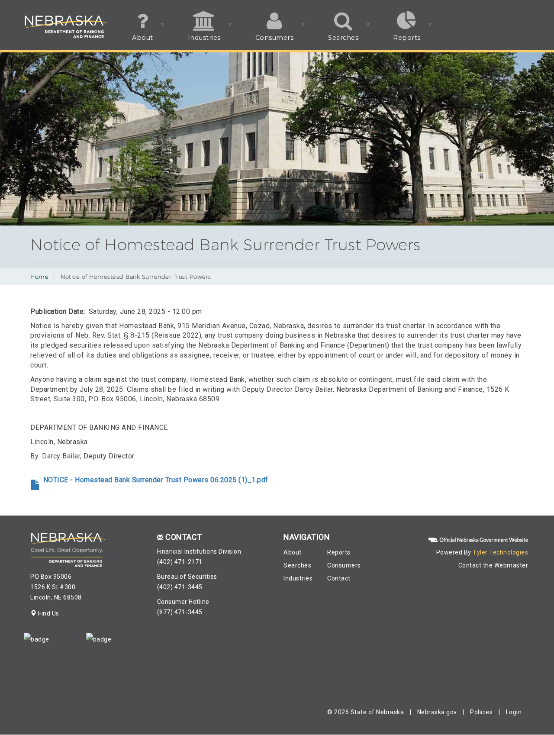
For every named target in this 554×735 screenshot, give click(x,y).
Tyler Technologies (500, 552)
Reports (398, 42)
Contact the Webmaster (493, 565)
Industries (196, 42)
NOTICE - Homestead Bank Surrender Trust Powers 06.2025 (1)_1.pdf (155, 480)
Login (514, 712)
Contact (339, 578)
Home (39, 276)
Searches (334, 42)
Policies (481, 712)
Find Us (48, 613)
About (134, 42)
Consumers (266, 42)
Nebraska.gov (437, 712)
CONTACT (183, 537)
